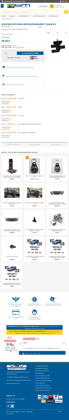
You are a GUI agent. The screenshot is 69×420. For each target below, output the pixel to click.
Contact (23, 411)
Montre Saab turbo (12, 256)
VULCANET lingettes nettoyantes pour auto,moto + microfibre (12, 176)
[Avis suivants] (64, 343)
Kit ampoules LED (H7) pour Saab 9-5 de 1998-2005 (34, 257)
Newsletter (30, 411)
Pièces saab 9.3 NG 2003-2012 (43, 388)
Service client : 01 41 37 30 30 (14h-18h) (15, 1)
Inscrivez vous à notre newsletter (15, 399)
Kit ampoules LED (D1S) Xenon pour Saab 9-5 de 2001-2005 (57, 257)
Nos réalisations (39, 373)
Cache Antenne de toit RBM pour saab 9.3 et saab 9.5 (34, 230)
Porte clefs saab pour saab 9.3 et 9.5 (34, 176)
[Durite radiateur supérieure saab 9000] (57, 33)
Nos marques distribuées (42, 371)
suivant (55, 144)
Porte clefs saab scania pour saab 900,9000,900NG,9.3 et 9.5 (57, 176)
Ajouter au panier (31, 53)
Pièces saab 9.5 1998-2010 (42, 390)
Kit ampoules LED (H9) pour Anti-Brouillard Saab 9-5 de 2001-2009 (12, 284)
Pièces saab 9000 (40, 383)
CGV (7, 411)
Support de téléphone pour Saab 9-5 (34, 203)
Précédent (13, 144)
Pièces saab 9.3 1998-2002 (42, 385)
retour (34, 144)
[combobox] (12, 53)
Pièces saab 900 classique (42, 378)
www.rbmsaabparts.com (13, 383)
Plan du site (9, 413)
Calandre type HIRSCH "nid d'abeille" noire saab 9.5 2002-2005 (57, 203)
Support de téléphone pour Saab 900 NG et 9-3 (12, 203)
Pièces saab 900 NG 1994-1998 (43, 380)
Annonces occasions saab (42, 375)
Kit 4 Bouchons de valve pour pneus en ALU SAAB (57, 230)
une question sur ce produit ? (15, 84)
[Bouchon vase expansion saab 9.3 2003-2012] (66, 33)
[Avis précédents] (20, 343)
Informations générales (41, 366)
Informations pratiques (41, 368)
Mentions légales (15, 411)
